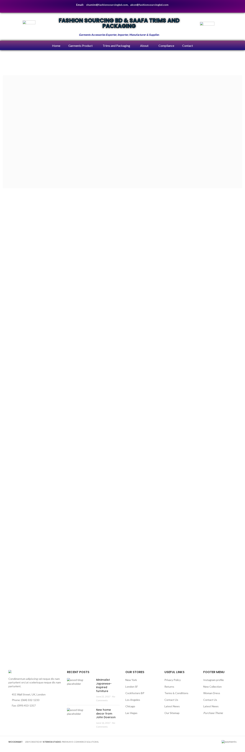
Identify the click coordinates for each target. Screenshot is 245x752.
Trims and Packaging (116, 45)
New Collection (212, 686)
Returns (169, 686)
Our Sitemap (172, 713)
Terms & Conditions (176, 693)
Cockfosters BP (134, 693)
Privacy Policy (172, 680)
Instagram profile (213, 680)
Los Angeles (132, 699)
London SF (131, 686)
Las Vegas (131, 713)
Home (56, 45)
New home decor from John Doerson (106, 713)
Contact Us (171, 699)
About (144, 45)
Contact (187, 45)
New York (131, 680)
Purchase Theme (213, 713)
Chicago (130, 706)
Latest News (172, 706)
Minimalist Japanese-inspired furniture (104, 685)
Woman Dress (211, 693)
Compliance (166, 45)
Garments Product (80, 45)
